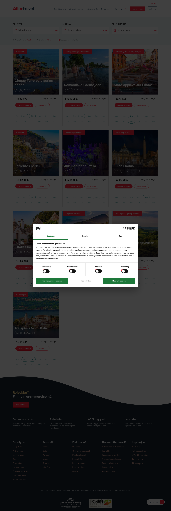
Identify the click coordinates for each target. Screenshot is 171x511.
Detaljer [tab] (85, 236)
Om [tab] (120, 236)
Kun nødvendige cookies (52, 281)
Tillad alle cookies (119, 281)
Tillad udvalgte (85, 281)
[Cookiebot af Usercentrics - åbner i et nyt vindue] (125, 228)
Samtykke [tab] (51, 236)
